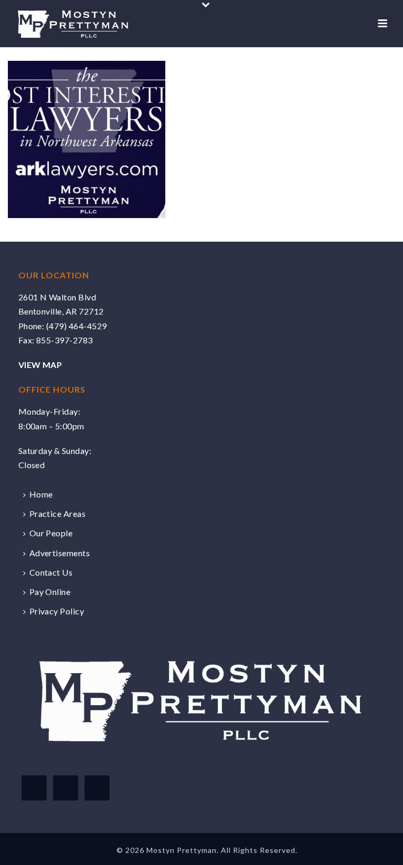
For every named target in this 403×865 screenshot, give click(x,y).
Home (41, 494)
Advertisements (59, 553)
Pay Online (50, 592)
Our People (51, 533)
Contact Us (51, 572)
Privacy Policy (56, 611)
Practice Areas (57, 513)
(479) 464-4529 (76, 326)
